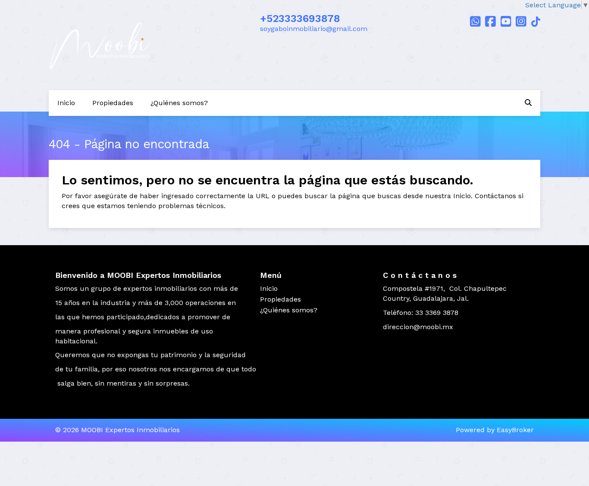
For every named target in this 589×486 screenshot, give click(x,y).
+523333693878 (300, 18)
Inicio (66, 103)
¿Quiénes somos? (179, 103)
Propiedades (112, 103)
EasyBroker (515, 430)
